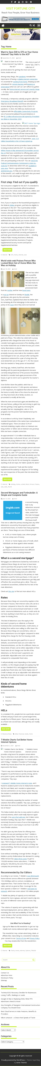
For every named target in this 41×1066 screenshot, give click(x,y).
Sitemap (4, 980)
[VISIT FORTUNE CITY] (3, 25)
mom (12, 305)
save (25, 255)
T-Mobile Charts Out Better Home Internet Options (16, 740)
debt (16, 734)
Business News (7, 734)
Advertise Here (6, 975)
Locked (23, 484)
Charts (13, 950)
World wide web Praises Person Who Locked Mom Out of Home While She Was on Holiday (18, 263)
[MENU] (38, 25)
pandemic (22, 76)
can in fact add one (18, 817)
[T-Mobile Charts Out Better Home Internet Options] (12, 749)
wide (5, 487)
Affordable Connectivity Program (26, 111)
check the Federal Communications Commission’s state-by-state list (19, 163)
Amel (19, 58)
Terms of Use (21, 938)
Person (32, 484)
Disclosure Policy (7, 978)
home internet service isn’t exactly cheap (24, 89)
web (2, 487)
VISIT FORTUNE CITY (20, 8)
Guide (26, 734)
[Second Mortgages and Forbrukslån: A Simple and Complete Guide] (12, 502)
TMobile (33, 950)
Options (27, 950)
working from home (20, 82)
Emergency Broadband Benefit (12, 101)
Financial (21, 734)
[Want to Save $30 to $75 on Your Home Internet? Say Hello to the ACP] (12, 61)
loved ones (26, 290)
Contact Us (5, 973)
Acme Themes (21, 1062)
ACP (12, 255)
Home (16, 255)
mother (10, 290)
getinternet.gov (6, 171)
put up (6, 294)
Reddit (26, 294)
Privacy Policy (34, 938)
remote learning (18, 84)
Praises (37, 484)
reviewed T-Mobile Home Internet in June (17, 783)
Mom (27, 484)
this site (11, 591)
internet (21, 255)
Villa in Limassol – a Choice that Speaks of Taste (18, 1018)
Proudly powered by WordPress (13, 1060)
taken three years (20, 859)
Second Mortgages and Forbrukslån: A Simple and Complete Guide (19, 493)
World (10, 487)
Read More (7, 250)
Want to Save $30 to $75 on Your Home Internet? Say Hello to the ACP (19, 53)
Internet (5, 255)
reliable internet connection (27, 79)
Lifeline (11, 205)
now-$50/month (33, 876)
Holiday (13, 484)
